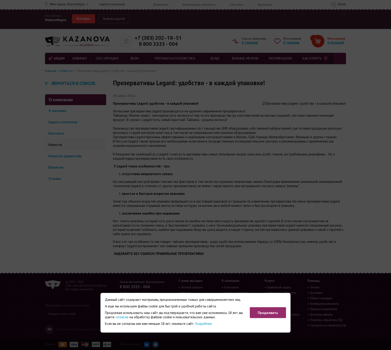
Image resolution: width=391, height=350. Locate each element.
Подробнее (203, 323)
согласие (122, 317)
